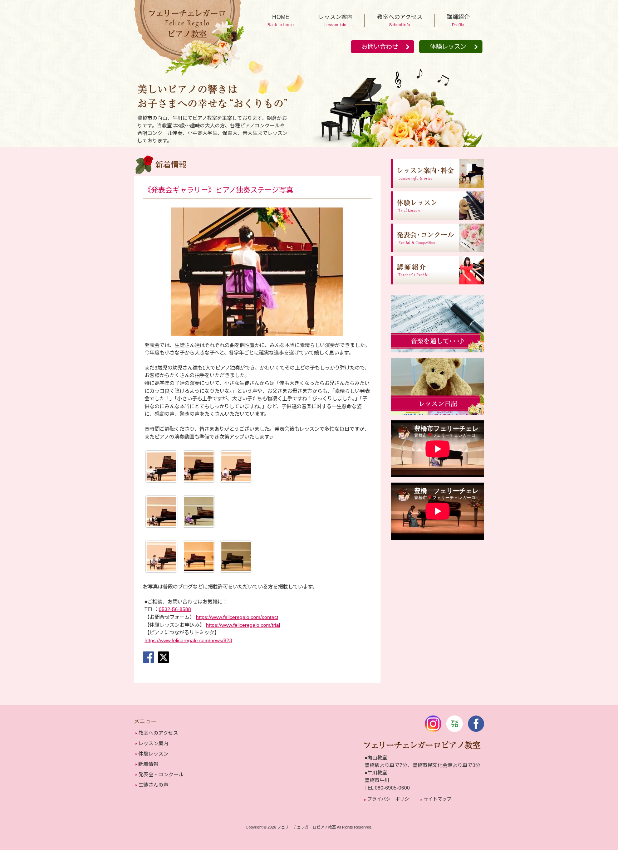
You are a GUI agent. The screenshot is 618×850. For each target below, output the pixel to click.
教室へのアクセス (158, 733)
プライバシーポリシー (390, 799)
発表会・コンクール (160, 774)
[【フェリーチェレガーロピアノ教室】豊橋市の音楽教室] (187, 75)
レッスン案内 (153, 743)
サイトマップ (437, 799)
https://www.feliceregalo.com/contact (237, 617)
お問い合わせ (380, 46)
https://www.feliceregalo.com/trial (243, 625)
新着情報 (148, 764)
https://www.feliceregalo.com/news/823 (188, 640)
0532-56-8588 (175, 609)
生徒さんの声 (153, 785)
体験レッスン (448, 46)
